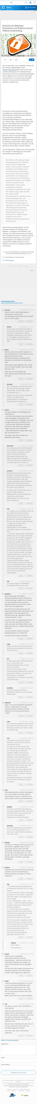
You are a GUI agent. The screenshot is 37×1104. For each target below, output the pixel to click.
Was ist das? (28, 253)
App (30, 2)
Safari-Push (27, 1090)
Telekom (27, 266)
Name (3, 1057)
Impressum (13, 1090)
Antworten (29, 321)
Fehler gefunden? (9, 260)
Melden (21, 321)
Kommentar (5, 1043)
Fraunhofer (12, 266)
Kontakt (34, 2)
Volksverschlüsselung (9, 70)
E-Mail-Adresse (5, 1064)
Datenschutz (21, 1090)
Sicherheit (20, 266)
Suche (26, 2)
